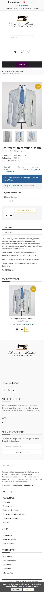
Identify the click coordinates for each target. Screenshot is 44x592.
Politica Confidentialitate (14, 514)
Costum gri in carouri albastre (12, 73)
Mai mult (16, 590)
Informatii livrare (11, 510)
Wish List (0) (18, 8)
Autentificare (15, 2)
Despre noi (7, 506)
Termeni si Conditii (11, 518)
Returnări (7, 565)
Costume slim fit (17, 72)
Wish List (7, 569)
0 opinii (12, 151)
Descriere (8, 227)
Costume (8, 72)
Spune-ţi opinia (21, 151)
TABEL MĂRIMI (9, 498)
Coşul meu (27, 8)
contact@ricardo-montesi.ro (22, 485)
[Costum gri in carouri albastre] (7, 136)
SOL (3, 422)
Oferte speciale (9, 539)
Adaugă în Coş (26, 210)
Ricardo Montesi (20, 155)
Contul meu (8, 8)
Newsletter (8, 573)
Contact (6, 502)
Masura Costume (11, 197)
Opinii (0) (8, 232)
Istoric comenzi (10, 561)
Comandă (36, 8)
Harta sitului (8, 543)
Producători (8, 535)
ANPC (4, 418)
